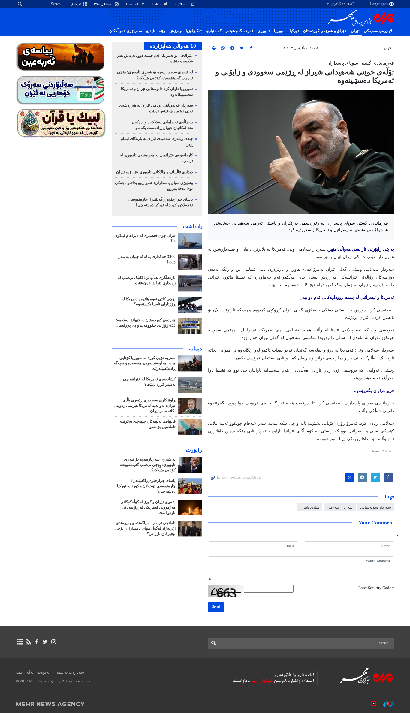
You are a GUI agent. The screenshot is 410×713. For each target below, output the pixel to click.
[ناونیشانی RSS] (28, 642)
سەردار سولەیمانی (375, 507)
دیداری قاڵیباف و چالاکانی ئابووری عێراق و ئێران (154, 172)
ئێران (355, 31)
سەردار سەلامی (340, 507)
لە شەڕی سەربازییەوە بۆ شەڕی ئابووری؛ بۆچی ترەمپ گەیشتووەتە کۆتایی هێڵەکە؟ (148, 464)
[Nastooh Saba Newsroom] (385, 703)
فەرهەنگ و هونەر (239, 31)
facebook (133, 4)
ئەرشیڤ (76, 4)
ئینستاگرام (182, 4)
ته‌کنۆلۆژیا (194, 31)
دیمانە (195, 349)
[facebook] (36, 642)
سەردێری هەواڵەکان (125, 31)
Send (216, 607)
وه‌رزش (175, 31)
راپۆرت (194, 450)
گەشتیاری (214, 31)
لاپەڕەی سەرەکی (378, 31)
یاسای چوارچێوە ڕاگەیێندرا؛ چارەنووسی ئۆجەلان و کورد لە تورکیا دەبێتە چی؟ (146, 486)
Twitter (157, 4)
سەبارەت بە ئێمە (70, 672)
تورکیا (294, 31)
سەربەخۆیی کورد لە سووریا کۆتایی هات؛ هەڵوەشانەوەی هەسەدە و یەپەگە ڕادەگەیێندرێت (145, 363)
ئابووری (264, 31)
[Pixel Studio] (370, 703)
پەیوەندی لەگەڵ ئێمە (33, 672)
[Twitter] (45, 642)
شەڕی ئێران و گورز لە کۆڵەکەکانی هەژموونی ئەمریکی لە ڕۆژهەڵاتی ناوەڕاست (148, 507)
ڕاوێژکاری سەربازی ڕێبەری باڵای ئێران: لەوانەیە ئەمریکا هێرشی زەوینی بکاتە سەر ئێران (145, 405)
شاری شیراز (309, 507)
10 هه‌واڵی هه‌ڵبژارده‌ (173, 46)
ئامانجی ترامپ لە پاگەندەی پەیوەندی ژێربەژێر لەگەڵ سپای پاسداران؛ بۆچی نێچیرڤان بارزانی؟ (145, 528)
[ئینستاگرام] (53, 642)
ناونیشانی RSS (104, 4)
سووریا (279, 31)
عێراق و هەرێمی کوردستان (325, 31)
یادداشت (192, 226)
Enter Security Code (376, 588)
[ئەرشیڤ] (19, 642)
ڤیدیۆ (150, 31)
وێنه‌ (162, 31)
